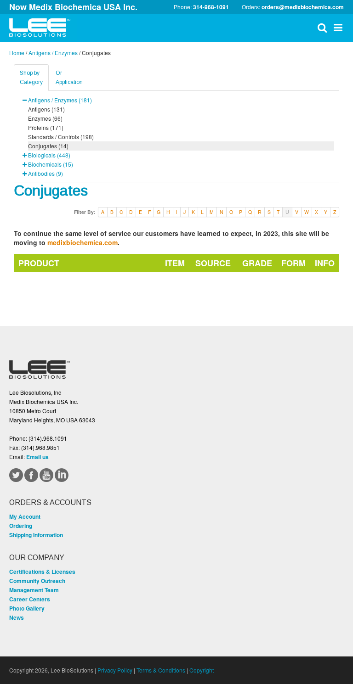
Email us (37, 457)
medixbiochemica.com (82, 242)
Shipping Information (36, 535)
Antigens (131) (46, 109)
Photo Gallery (27, 608)
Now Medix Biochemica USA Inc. (73, 6)
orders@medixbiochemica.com (303, 7)
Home (16, 52)
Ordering (20, 525)
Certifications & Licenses (42, 571)
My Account (24, 516)
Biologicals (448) (49, 155)
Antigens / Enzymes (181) (60, 100)
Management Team (34, 590)
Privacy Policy (114, 670)
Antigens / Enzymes (53, 52)
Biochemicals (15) (50, 164)
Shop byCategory (31, 77)
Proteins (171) (45, 127)
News (16, 617)
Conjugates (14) (48, 146)
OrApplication (69, 77)
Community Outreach (37, 581)
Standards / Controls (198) (61, 136)
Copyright (201, 670)
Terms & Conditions (161, 670)
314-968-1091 (211, 7)
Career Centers (29, 599)
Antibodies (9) (45, 173)
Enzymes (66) (45, 118)
